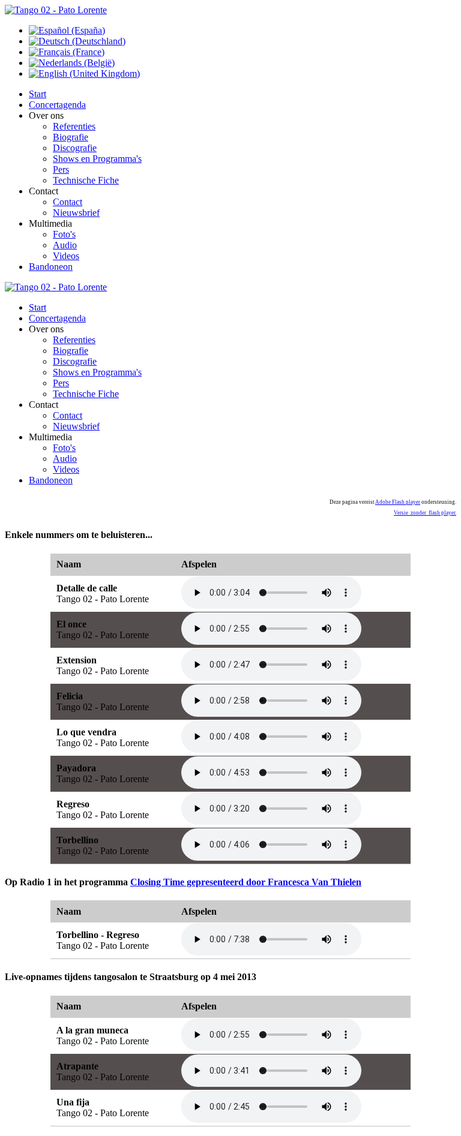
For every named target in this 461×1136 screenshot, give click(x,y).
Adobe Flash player (397, 502)
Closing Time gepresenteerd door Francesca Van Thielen (245, 882)
